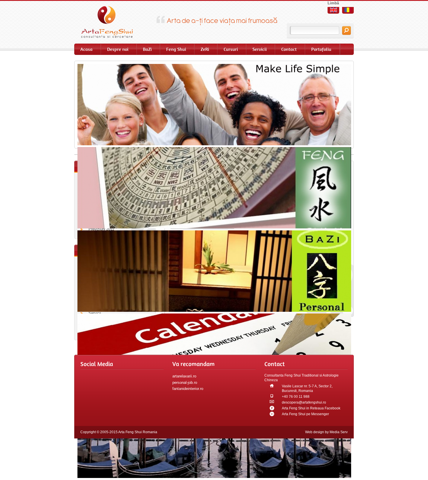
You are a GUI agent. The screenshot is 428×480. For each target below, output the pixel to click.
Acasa (86, 49)
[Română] (348, 9)
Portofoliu (321, 49)
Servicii (259, 49)
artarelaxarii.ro (184, 376)
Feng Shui (176, 49)
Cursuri (231, 49)
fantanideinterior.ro (187, 388)
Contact (289, 49)
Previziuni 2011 (101, 229)
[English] (333, 9)
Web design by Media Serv (326, 432)
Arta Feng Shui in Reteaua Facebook (311, 408)
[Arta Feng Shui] (110, 22)
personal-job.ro (184, 382)
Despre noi (117, 49)
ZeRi (205, 49)
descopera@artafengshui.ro (304, 402)
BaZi (147, 49)
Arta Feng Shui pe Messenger (305, 414)
